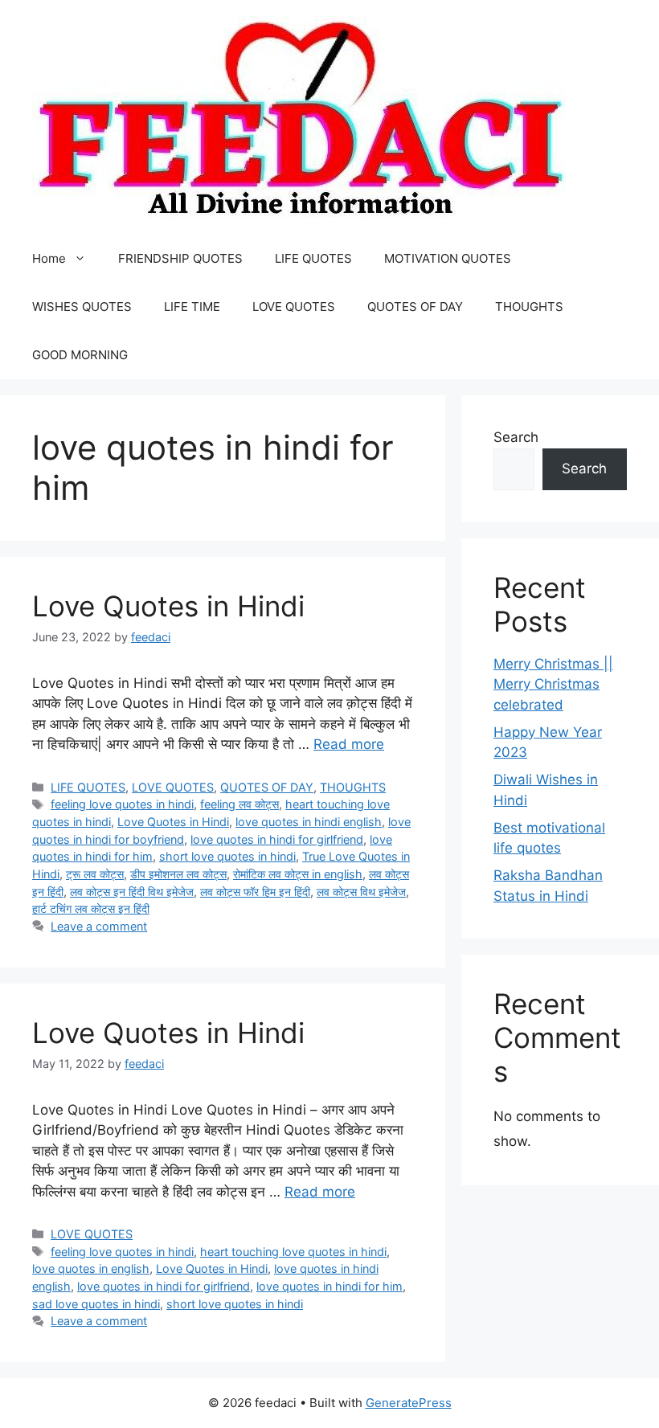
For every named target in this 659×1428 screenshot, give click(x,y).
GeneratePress (409, 1402)
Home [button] (49, 258)
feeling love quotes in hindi (122, 804)
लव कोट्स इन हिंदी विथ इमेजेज (132, 891)
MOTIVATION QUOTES (447, 258)
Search (515, 437)
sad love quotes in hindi (96, 1304)
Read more (348, 744)
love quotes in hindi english (308, 822)
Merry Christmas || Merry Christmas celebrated (553, 684)
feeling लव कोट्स (239, 804)
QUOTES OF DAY (415, 306)
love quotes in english (90, 1268)
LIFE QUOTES (313, 258)
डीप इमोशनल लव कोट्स (178, 874)
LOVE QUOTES (293, 306)
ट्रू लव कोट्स (95, 874)
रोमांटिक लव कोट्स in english (297, 874)
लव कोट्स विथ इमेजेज (361, 891)
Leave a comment (99, 926)
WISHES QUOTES (82, 306)
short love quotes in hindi (227, 856)
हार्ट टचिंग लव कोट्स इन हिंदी (90, 908)
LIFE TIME (192, 306)
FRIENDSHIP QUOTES (180, 258)
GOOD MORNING (80, 354)
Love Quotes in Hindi (168, 606)
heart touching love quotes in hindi (293, 1251)
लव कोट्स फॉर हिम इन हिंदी (255, 891)
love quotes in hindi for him (329, 1286)
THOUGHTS (529, 306)
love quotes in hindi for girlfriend (276, 839)
